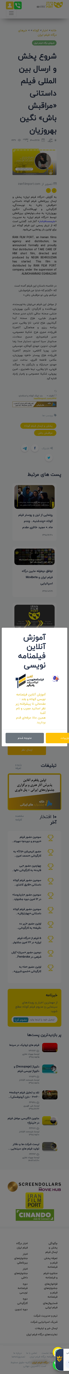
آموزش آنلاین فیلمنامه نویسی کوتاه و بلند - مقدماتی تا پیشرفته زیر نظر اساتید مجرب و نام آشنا (31, 704)
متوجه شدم (25, 738)
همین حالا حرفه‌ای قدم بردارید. (31, 720)
